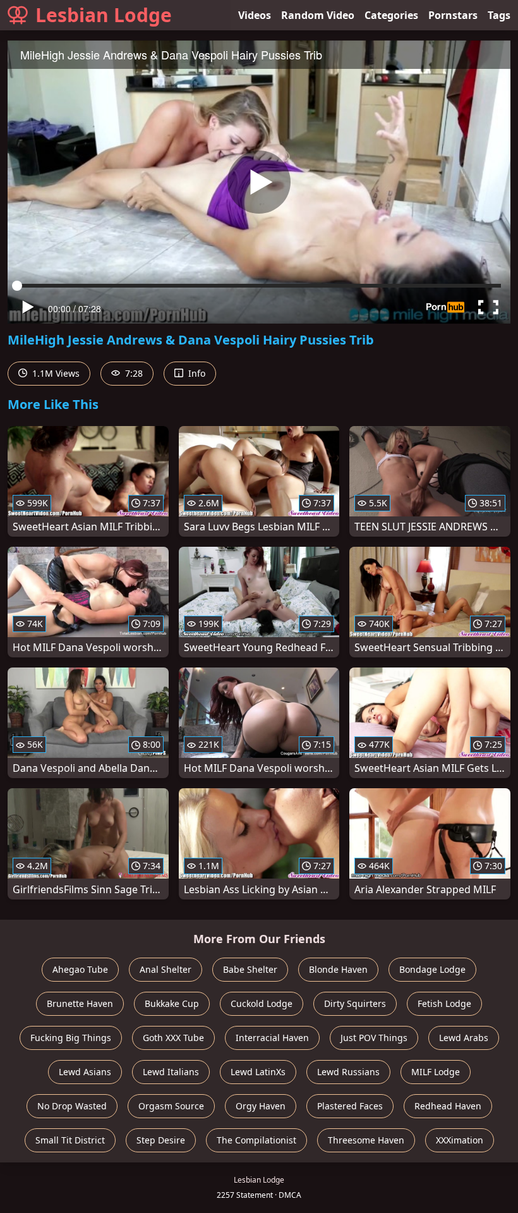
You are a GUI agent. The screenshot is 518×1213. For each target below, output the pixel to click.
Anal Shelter (165, 969)
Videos (254, 15)
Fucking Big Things (70, 1038)
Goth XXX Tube (173, 1038)
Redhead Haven (447, 1106)
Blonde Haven (338, 969)
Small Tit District (70, 1140)
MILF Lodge (435, 1072)
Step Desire (160, 1140)
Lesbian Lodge (103, 15)
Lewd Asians (85, 1072)
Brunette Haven (80, 1003)
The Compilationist (256, 1140)
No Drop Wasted (72, 1106)
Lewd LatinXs (258, 1072)
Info (195, 373)
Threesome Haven (366, 1140)
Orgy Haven (261, 1106)
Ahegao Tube (80, 969)
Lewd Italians (171, 1072)
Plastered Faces (350, 1106)
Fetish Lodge (444, 1003)
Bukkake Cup (172, 1003)
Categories (391, 15)
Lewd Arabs (463, 1038)
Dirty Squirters (355, 1003)
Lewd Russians (348, 1072)
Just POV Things (373, 1038)
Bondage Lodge (432, 969)
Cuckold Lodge (261, 1003)
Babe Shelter (250, 969)
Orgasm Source (171, 1106)
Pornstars (453, 15)
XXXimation (459, 1140)
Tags (499, 15)
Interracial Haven (272, 1038)
